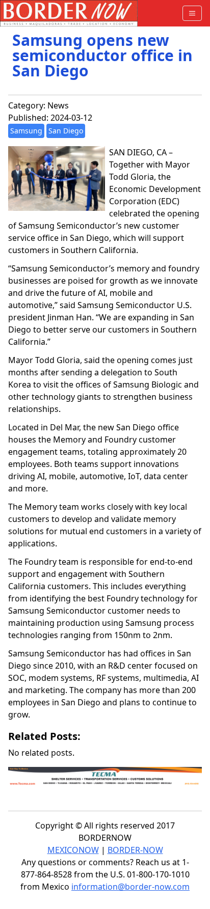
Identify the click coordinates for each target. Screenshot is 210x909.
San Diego (65, 130)
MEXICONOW (73, 850)
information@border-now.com (130, 886)
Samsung (26, 130)
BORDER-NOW (135, 850)
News (58, 105)
